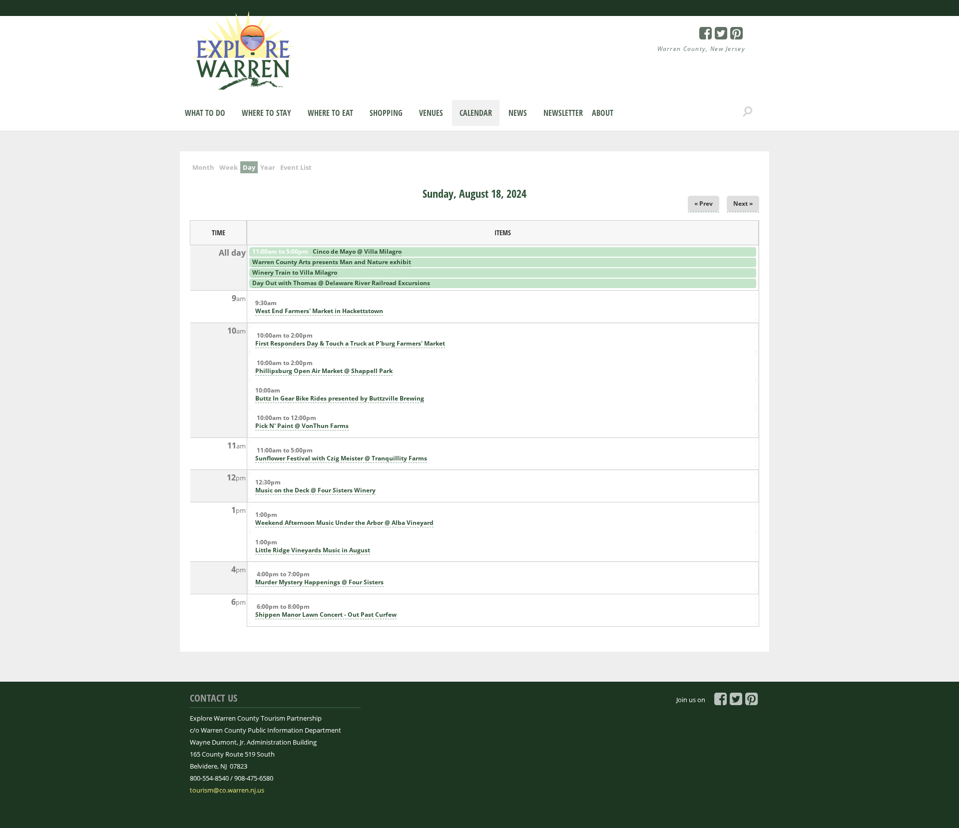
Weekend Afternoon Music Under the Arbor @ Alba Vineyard (344, 522)
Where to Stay (266, 112)
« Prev (703, 203)
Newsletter (563, 112)
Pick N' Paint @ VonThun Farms (302, 425)
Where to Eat (330, 112)
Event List (296, 167)
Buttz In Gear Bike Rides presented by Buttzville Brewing (339, 398)
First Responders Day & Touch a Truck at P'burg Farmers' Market (350, 343)
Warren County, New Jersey (701, 48)
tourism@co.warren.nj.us (227, 790)
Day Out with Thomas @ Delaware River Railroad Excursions (341, 283)
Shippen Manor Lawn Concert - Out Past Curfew (326, 614)
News (517, 112)
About (602, 112)
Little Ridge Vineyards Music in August (312, 550)
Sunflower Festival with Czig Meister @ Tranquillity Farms (341, 458)
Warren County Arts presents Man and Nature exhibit (331, 262)
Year (267, 167)
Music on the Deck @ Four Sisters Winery (315, 490)
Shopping (386, 112)
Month (203, 167)
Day (250, 167)
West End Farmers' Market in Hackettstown (319, 311)
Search (747, 112)
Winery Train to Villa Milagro (294, 272)
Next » (743, 203)
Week (228, 167)
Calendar (476, 112)
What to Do (205, 112)
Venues (431, 112)
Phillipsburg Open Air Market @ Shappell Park (324, 371)
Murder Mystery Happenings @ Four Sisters (319, 582)
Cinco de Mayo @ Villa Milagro (357, 251)
